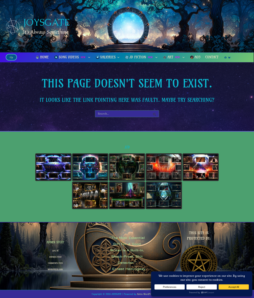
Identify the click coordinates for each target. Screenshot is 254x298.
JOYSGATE (46, 22)
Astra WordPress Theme (149, 294)
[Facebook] (225, 57)
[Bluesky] (229, 57)
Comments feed (55, 263)
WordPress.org (55, 269)
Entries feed (55, 257)
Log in (55, 250)
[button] (11, 57)
